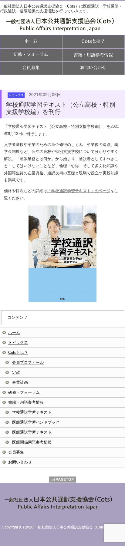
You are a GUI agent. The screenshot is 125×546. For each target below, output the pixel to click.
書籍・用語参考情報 (26, 402)
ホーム (14, 332)
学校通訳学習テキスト (32, 412)
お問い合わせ (20, 462)
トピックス (18, 342)
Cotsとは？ (18, 352)
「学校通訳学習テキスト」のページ (78, 191)
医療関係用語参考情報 (32, 442)
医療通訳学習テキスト (32, 432)
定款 (16, 372)
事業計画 (20, 382)
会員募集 (16, 452)
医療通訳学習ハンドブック (35, 422)
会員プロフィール (28, 362)
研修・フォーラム (24, 392)
